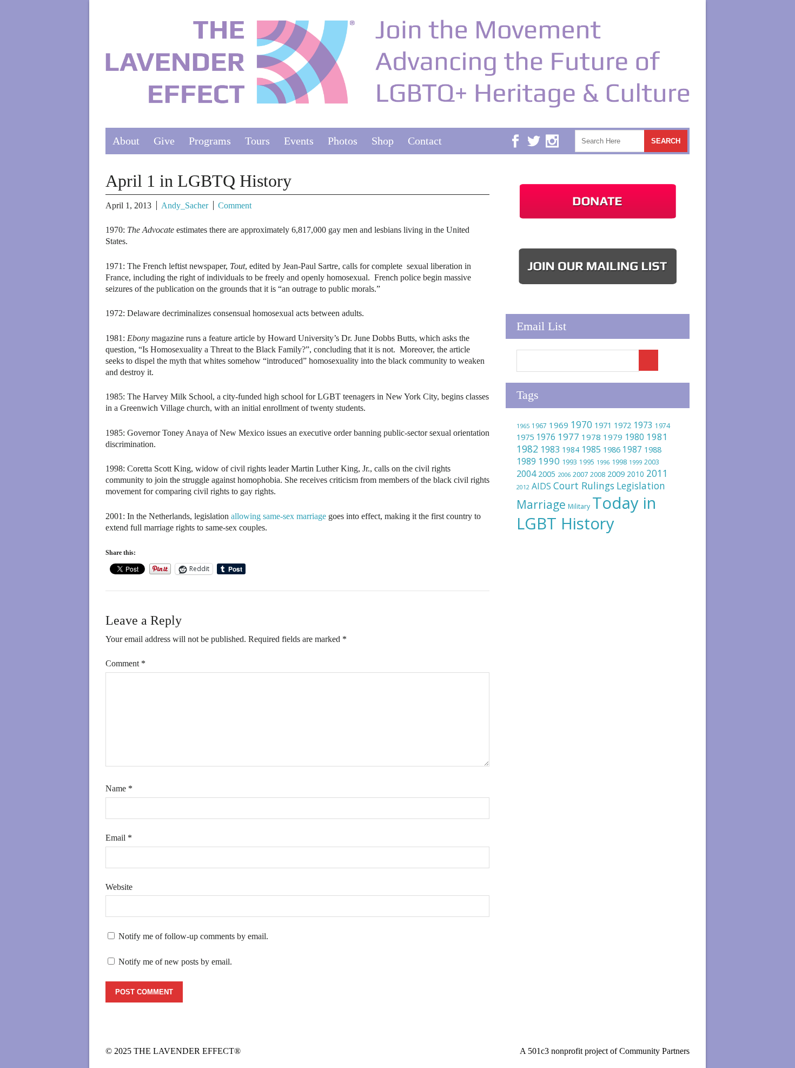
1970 (581, 424)
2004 (526, 474)
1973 (643, 425)
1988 (652, 449)
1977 (568, 436)
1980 (634, 437)
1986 (611, 449)
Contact (425, 141)
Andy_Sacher (184, 205)
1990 (549, 461)
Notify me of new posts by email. (175, 961)
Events (299, 141)
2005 (546, 474)
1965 (522, 426)
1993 (569, 462)
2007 (580, 474)
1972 (622, 425)
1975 (525, 436)
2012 (522, 487)
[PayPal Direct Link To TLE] (597, 219)
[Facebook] (515, 132)
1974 (662, 425)
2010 (635, 474)
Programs (210, 141)
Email (118, 837)
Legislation (641, 485)
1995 (586, 462)
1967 (539, 425)
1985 (591, 449)
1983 (550, 449)
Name (118, 788)
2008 (597, 474)
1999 (635, 462)
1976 (545, 437)
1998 (619, 462)
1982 (527, 448)
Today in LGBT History (586, 513)
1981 (657, 436)
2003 (651, 462)
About (126, 141)
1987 (632, 449)
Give (164, 141)
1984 (570, 449)
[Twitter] (534, 132)
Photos (342, 141)
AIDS (541, 486)
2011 (657, 473)
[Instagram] (552, 132)
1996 (603, 462)
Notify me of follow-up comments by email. (193, 936)
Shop (383, 141)
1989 (526, 461)
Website (118, 887)
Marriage (541, 504)
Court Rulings (583, 485)
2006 (564, 474)
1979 (612, 436)
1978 (591, 436)
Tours (257, 141)
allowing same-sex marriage (278, 516)
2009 (616, 474)
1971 (603, 425)
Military (579, 506)
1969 (558, 425)
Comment (234, 205)
